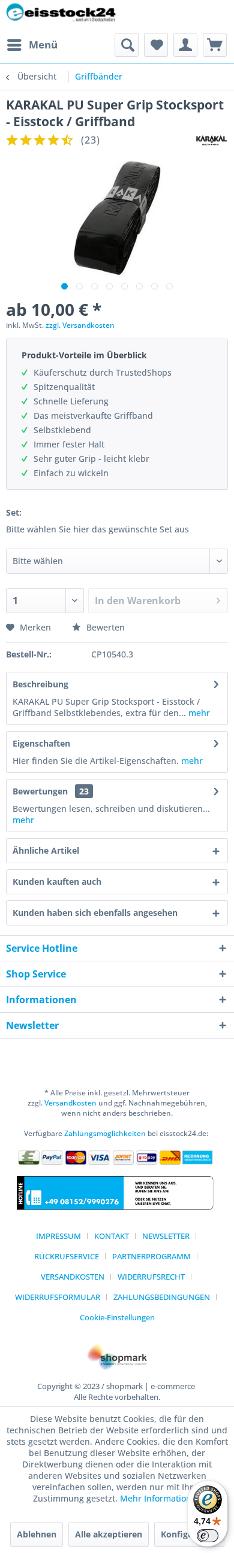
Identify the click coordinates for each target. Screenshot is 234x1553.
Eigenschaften (41, 743)
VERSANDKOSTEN (72, 1276)
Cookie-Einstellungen (117, 1317)
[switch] (207, 1535)
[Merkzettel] (156, 45)
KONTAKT (111, 1236)
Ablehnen (36, 1534)
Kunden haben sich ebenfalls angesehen (95, 912)
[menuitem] (32, 45)
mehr (198, 712)
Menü (43, 44)
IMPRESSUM (58, 1236)
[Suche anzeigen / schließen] (127, 45)
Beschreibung (40, 684)
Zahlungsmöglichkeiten (105, 1133)
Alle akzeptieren (108, 1534)
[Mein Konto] (185, 45)
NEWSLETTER (166, 1236)
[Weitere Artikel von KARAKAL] (212, 140)
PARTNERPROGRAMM (151, 1256)
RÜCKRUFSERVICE (66, 1256)
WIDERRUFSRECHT (151, 1276)
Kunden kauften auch (57, 881)
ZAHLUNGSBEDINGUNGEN (161, 1297)
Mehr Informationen (161, 1498)
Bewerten (104, 627)
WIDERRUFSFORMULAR (57, 1297)
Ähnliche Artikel (46, 850)
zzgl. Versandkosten (80, 325)
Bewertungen (40, 791)
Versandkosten (70, 1103)
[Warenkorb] (215, 45)
